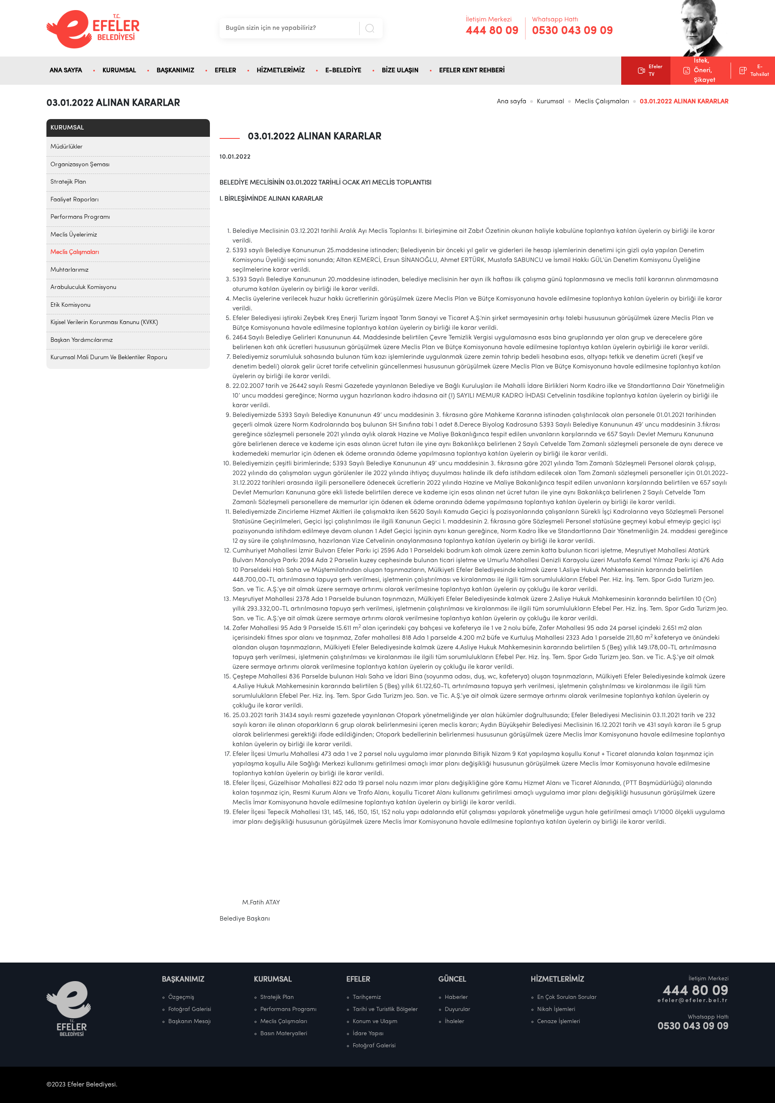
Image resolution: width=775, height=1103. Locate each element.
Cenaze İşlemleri (558, 1022)
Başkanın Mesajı (189, 1022)
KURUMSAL (119, 70)
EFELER (225, 70)
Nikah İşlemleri (556, 1010)
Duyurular (457, 1010)
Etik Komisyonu (70, 305)
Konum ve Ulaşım (375, 1022)
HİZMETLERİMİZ (281, 70)
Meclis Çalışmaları (602, 101)
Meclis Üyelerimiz (73, 235)
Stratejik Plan (68, 182)
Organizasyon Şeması (79, 165)
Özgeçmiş (181, 997)
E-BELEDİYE (343, 70)
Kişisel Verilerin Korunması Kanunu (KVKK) (104, 323)
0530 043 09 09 (572, 31)
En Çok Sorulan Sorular (567, 997)
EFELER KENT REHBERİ (472, 70)
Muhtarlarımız (69, 270)
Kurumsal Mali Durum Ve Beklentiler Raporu (108, 358)
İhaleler (454, 1022)
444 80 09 (492, 31)
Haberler (456, 997)
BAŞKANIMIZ (175, 70)
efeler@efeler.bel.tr (693, 1001)
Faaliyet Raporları (74, 200)
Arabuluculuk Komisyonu (83, 288)
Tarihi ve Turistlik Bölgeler (385, 1010)
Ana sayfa (511, 101)
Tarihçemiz (367, 997)
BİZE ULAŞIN (400, 70)
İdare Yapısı (368, 1034)
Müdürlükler (66, 147)
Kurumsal (550, 101)
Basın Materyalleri (283, 1034)
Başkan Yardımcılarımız (81, 340)
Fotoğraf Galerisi (189, 1010)
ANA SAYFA (66, 70)
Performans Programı (80, 217)
